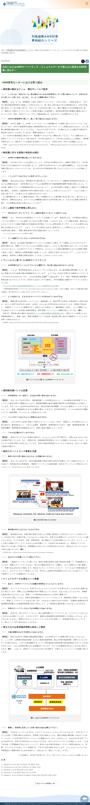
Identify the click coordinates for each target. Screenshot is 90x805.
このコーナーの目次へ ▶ (45, 783)
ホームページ (47, 437)
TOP (2, 50)
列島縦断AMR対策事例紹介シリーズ (19, 50)
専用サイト (70, 138)
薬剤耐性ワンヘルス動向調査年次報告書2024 (45, 313)
